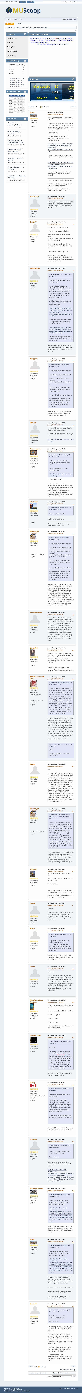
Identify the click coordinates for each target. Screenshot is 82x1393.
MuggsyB (34, 359)
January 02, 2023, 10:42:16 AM (55, 930)
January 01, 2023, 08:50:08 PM (55, 504)
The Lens (33, 869)
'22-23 (22, 78)
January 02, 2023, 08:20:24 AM (55, 614)
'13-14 (22, 84)
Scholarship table (72, 19)
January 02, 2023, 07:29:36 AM (55, 533)
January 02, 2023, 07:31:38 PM (55, 1306)
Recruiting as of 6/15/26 (15, 158)
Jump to (49, 1376)
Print (73, 107)
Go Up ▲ (75, 1388)
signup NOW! (65, 44)
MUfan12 (33, 929)
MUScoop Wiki (11, 56)
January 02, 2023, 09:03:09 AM (55, 766)
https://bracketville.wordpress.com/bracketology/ (60, 475)
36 (47, 107)
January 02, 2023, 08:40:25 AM (55, 679)
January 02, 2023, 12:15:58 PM (55, 1002)
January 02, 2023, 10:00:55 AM (55, 871)
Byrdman (15, 151)
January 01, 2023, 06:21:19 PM (55, 198)
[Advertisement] (52, 61)
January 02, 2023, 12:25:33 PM (55, 1037)
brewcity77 (34, 531)
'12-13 (12, 86)
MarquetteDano (36, 1188)
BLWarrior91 (35, 268)
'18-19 (12, 82)
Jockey (32, 1083)
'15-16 (12, 84)
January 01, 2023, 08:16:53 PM (55, 361)
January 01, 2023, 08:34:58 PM (55, 451)
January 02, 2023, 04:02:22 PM (55, 1141)
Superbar (10, 42)
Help (61, 1388)
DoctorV (33, 222)
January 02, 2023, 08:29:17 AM (55, 650)
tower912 (10, 160)
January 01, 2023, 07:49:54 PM (55, 270)
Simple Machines (18, 1389)
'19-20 (22, 80)
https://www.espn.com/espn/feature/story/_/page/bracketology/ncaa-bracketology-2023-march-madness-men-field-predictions (60, 165)
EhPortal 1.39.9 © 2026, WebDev (12, 1388)
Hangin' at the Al (12, 38)
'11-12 (17, 86)
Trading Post (11, 47)
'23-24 (17, 78)
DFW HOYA (11, 169)
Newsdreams (35, 449)
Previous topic (64, 1370)
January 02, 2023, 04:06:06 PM (55, 1190)
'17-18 (17, 82)
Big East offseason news (15, 167)
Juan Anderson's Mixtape (36, 1001)
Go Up (30, 1366)
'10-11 (22, 86)
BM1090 (33, 423)
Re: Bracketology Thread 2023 (56, 196)
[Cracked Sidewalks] (31, 551)
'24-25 (12, 78)
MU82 (22, 142)
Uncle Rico (34, 502)
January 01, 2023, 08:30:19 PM (55, 425)
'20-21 (17, 80)
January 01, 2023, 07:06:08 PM (55, 224)
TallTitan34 (18, 125)
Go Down (32, 107)
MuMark (33, 1139)
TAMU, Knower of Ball (37, 678)
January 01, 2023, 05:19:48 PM (55, 114)
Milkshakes (34, 196)
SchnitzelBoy (11, 134)
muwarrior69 (35, 1035)
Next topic (73, 1370)
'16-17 (22, 82)
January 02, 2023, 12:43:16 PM (55, 1084)
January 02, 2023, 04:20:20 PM (55, 1241)
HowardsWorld (36, 612)
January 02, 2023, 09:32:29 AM (55, 811)
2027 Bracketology (14, 132)
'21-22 (12, 80)
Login (37, 44)
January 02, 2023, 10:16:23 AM (55, 905)
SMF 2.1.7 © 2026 (8, 1389)
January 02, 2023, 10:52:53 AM (55, 968)
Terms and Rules (68, 1388)
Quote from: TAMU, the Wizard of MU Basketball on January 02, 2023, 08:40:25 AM (60, 816)
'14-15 (17, 84)
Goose (32, 764)
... (46, 107)
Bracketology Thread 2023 (55, 112)
